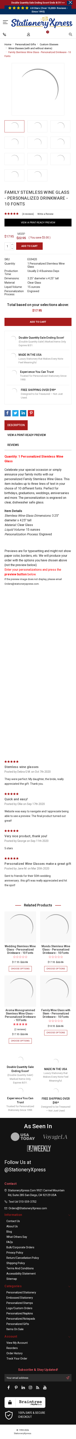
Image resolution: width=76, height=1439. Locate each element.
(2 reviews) (20, 1029)
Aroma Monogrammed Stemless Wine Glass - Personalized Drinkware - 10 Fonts (20, 1015)
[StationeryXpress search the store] (71, 35)
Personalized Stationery (21, 1292)
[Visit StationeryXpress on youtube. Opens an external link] (44, 1387)
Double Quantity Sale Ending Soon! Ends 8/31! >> (38, 2)
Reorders (12, 1348)
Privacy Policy (14, 1252)
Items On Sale (15, 1329)
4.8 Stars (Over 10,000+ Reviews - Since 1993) (49, 10)
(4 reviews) (28, 214)
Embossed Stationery (19, 1297)
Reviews (13, 444)
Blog (9, 1231)
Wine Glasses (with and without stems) (30, 48)
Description (16, 425)
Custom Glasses (49, 44)
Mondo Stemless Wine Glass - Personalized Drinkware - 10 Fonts (56, 949)
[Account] (29, 35)
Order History (14, 1353)
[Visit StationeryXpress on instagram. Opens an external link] (30, 1387)
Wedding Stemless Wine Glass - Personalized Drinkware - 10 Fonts (20, 949)
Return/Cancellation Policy (22, 1257)
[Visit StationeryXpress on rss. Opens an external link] (37, 1387)
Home (7, 44)
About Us (12, 1226)
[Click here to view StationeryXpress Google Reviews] (6, 22)
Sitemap (11, 1278)
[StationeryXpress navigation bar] (5, 35)
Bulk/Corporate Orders (20, 1247)
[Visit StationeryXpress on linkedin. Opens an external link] (23, 1387)
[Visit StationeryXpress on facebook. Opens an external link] (8, 1387)
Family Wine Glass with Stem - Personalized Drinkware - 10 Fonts (55, 1013)
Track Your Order (16, 1358)
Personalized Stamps (19, 1302)
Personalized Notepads (20, 1318)
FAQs (9, 1242)
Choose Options (21, 969)
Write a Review (45, 214)
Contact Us (13, 1221)
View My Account (17, 1342)
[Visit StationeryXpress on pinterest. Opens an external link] (16, 1387)
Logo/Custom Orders (19, 1308)
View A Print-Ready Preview (38, 222)
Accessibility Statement (21, 1273)
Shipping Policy (15, 1263)
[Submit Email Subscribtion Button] (67, 1378)
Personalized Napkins (19, 1313)
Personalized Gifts (25, 44)
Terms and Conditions (20, 1268)
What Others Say (16, 1236)
